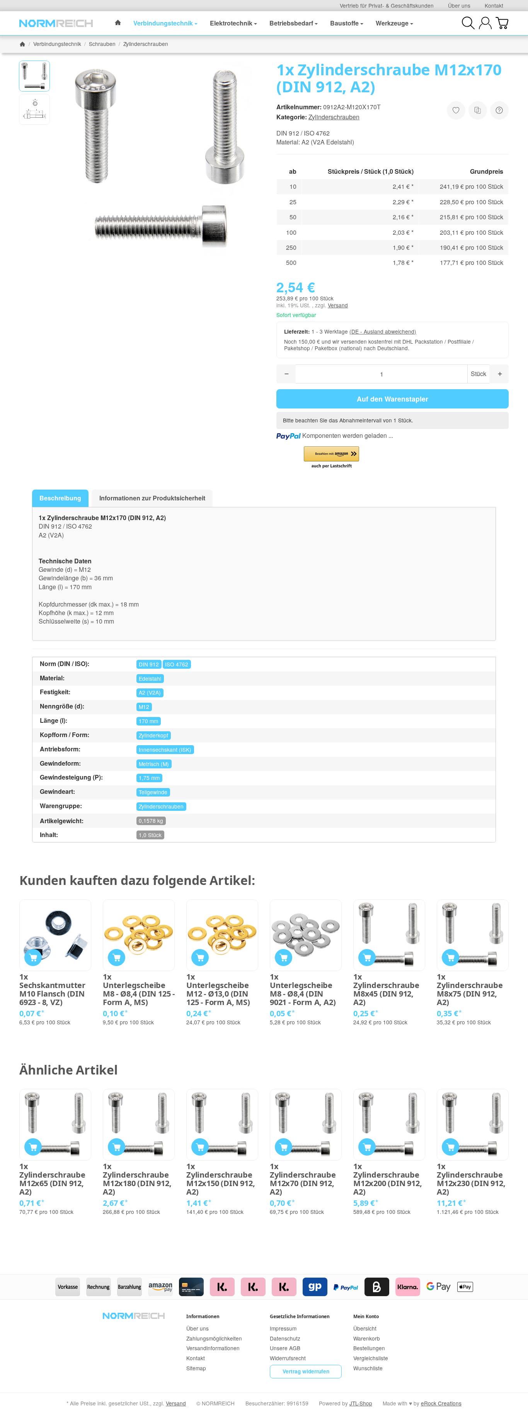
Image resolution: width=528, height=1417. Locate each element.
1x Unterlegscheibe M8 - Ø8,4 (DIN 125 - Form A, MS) (139, 990)
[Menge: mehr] (499, 373)
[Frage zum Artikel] (499, 110)
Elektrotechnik (231, 23)
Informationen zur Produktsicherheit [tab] (152, 497)
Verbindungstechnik (163, 23)
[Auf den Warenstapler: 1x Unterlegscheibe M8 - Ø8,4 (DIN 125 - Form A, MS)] (116, 957)
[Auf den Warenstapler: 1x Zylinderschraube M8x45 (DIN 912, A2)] (367, 957)
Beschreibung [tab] (60, 497)
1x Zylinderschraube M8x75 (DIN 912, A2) (470, 990)
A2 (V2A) (150, 692)
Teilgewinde (153, 792)
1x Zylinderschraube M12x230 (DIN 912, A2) (471, 1179)
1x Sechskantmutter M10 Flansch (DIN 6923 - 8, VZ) (52, 990)
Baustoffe (344, 23)
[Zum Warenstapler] (502, 23)
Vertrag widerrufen (306, 1371)
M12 (144, 706)
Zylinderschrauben (333, 116)
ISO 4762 (176, 664)
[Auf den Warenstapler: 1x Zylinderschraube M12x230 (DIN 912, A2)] (450, 1147)
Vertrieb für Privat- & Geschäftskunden (387, 5)
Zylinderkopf (153, 735)
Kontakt (494, 5)
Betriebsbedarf (291, 23)
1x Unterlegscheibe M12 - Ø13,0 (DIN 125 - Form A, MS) (218, 990)
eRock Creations (441, 1403)
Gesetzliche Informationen (300, 1316)
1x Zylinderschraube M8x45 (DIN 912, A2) (386, 990)
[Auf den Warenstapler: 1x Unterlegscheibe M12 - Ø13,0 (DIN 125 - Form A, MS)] (200, 957)
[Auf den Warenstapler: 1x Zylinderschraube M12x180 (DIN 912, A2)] (116, 1147)
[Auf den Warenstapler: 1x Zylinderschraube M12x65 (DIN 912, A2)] (33, 1147)
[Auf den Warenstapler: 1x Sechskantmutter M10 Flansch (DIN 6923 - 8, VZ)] (33, 957)
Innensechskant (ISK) (165, 749)
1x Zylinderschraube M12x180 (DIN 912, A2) (137, 1179)
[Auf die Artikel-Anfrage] (456, 110)
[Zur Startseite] (56, 23)
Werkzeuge (392, 23)
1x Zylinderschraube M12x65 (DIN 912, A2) (52, 1179)
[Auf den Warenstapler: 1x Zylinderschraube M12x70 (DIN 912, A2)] (283, 1147)
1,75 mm (149, 777)
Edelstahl (150, 678)
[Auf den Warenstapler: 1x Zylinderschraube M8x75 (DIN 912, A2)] (450, 957)
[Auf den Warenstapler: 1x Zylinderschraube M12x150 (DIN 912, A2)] (200, 1147)
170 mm (148, 721)
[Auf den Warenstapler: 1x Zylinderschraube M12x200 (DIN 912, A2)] (367, 1147)
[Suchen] (468, 23)
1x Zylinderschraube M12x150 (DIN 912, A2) (220, 1179)
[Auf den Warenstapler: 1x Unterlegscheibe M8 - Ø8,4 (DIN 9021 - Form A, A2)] (283, 957)
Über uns (459, 5)
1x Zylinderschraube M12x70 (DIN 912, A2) (303, 1179)
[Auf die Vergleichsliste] (477, 110)
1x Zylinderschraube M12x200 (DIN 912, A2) (387, 1179)
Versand (338, 305)
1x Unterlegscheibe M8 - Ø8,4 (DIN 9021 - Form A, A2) (303, 990)
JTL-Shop (360, 1403)
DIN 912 (149, 664)
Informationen (202, 1316)
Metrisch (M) (154, 764)
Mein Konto (366, 1316)
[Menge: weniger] (286, 373)
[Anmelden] (485, 23)
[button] (34, 76)
